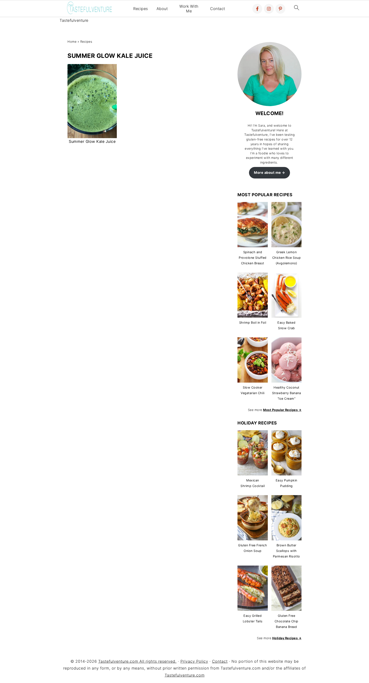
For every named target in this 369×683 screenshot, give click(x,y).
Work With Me (189, 8)
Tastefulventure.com (185, 675)
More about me (267, 172)
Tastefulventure (74, 20)
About (162, 8)
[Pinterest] (280, 9)
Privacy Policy (194, 661)
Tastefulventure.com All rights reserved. (137, 661)
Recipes (140, 8)
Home (71, 41)
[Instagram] (269, 9)
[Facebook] (257, 9)
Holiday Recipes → (287, 638)
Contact (217, 8)
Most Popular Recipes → (282, 410)
